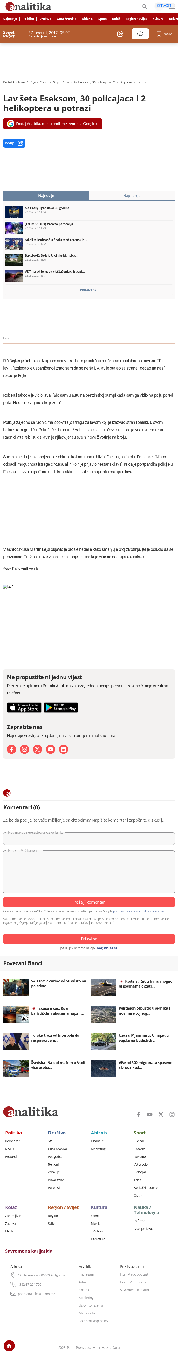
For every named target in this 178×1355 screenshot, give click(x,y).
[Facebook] (11, 749)
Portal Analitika (14, 82)
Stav (51, 1141)
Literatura (98, 1239)
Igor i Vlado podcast (134, 1274)
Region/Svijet (39, 82)
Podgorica (55, 1157)
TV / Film (97, 1231)
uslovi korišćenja (152, 911)
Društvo (45, 18)
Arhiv (82, 1282)
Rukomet (140, 1157)
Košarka (139, 1149)
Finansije (97, 1141)
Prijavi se (89, 939)
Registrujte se (107, 948)
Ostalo (138, 1196)
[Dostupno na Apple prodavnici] (24, 707)
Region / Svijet (136, 18)
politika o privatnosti (126, 911)
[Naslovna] (9, 1345)
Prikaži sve (89, 290)
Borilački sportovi (146, 1188)
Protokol (11, 1157)
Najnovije (10, 18)
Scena (95, 1216)
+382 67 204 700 (29, 1284)
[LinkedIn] (63, 749)
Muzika (96, 1224)
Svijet (57, 82)
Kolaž (116, 18)
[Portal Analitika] (30, 1111)
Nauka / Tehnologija (146, 1210)
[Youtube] (50, 749)
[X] (37, 749)
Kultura (157, 18)
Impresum (86, 1274)
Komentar (12, 1141)
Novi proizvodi (144, 1229)
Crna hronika (66, 18)
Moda (9, 1231)
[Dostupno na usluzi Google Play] (61, 707)
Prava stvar (56, 1180)
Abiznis (87, 18)
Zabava (10, 1224)
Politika (28, 18)
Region (53, 1216)
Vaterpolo (141, 1164)
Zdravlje (54, 1172)
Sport (102, 18)
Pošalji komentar (89, 902)
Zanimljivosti (14, 1216)
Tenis (138, 1180)
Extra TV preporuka (134, 1282)
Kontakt (84, 1290)
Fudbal (139, 1141)
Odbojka (140, 1172)
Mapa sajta (87, 1313)
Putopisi (54, 1188)
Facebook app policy (93, 1321)
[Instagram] (24, 749)
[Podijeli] (120, 34)
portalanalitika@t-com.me (36, 1294)
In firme (139, 1221)
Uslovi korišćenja (91, 1305)
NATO (9, 1149)
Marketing (98, 1149)
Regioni (53, 1164)
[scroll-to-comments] (140, 33)
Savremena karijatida (28, 1251)
